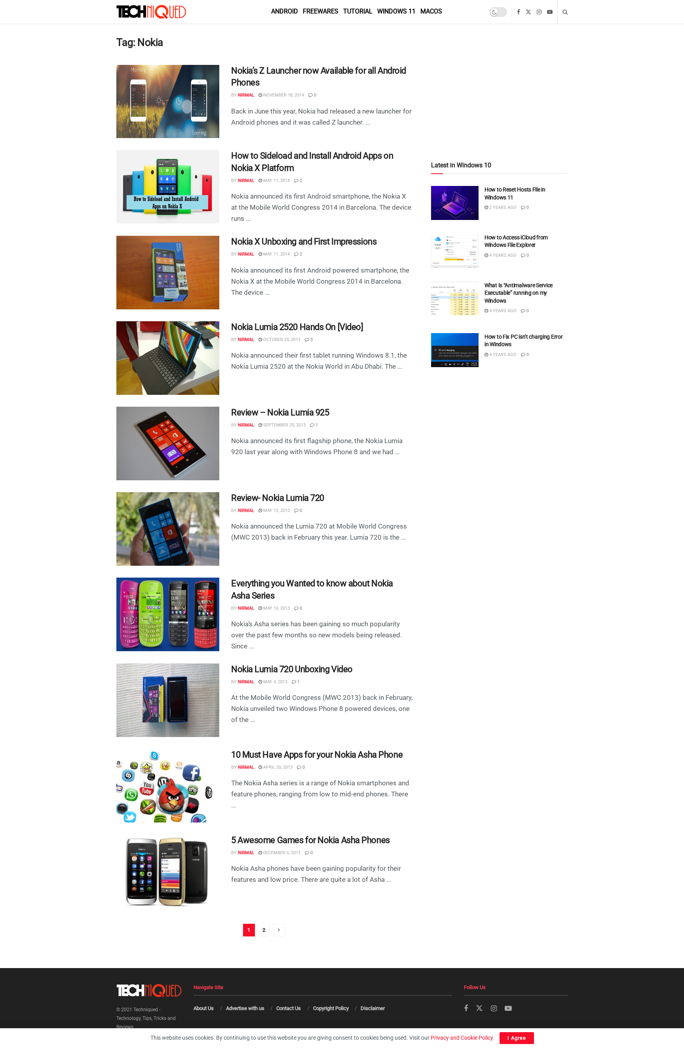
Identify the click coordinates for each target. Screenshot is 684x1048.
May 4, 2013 (274, 681)
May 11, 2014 (276, 180)
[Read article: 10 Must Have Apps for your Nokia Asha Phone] (167, 785)
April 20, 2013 (277, 767)
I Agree (516, 1038)
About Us (204, 1008)
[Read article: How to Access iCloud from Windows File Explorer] (455, 251)
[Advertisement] (499, 76)
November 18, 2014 (283, 95)
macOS (431, 11)
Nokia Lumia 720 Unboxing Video (292, 669)
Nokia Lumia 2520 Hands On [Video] (297, 327)
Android (284, 11)
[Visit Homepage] (164, 12)
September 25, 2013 (284, 425)
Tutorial (357, 11)
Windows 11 (396, 11)
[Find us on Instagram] (539, 12)
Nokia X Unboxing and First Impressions (303, 241)
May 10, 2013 (276, 608)
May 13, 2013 (276, 510)
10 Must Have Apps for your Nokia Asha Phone (317, 755)
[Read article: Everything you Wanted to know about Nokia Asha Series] (167, 614)
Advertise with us (245, 1008)
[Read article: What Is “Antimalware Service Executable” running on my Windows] (455, 299)
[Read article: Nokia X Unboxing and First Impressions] (167, 272)
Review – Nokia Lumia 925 (280, 412)
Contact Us (288, 1008)
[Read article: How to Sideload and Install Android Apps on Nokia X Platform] (167, 187)
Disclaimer (373, 1008)
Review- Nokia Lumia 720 (277, 498)
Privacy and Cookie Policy (462, 1038)
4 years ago (502, 255)
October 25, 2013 (281, 339)
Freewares (320, 11)
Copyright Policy (331, 1008)
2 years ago (502, 207)
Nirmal (246, 95)
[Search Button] (565, 12)
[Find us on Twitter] (528, 12)
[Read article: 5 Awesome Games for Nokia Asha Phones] (167, 871)
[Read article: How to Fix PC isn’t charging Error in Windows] (455, 350)
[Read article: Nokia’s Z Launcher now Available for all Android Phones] (167, 101)
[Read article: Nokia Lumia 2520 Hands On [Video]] (167, 358)
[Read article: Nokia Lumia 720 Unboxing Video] (167, 700)
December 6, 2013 (281, 852)
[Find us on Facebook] (518, 12)
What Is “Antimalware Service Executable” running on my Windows (518, 293)
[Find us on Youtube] (550, 12)
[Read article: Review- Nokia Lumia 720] (167, 529)
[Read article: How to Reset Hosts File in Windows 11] (455, 203)
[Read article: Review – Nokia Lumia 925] (167, 443)
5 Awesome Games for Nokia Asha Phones (310, 840)
